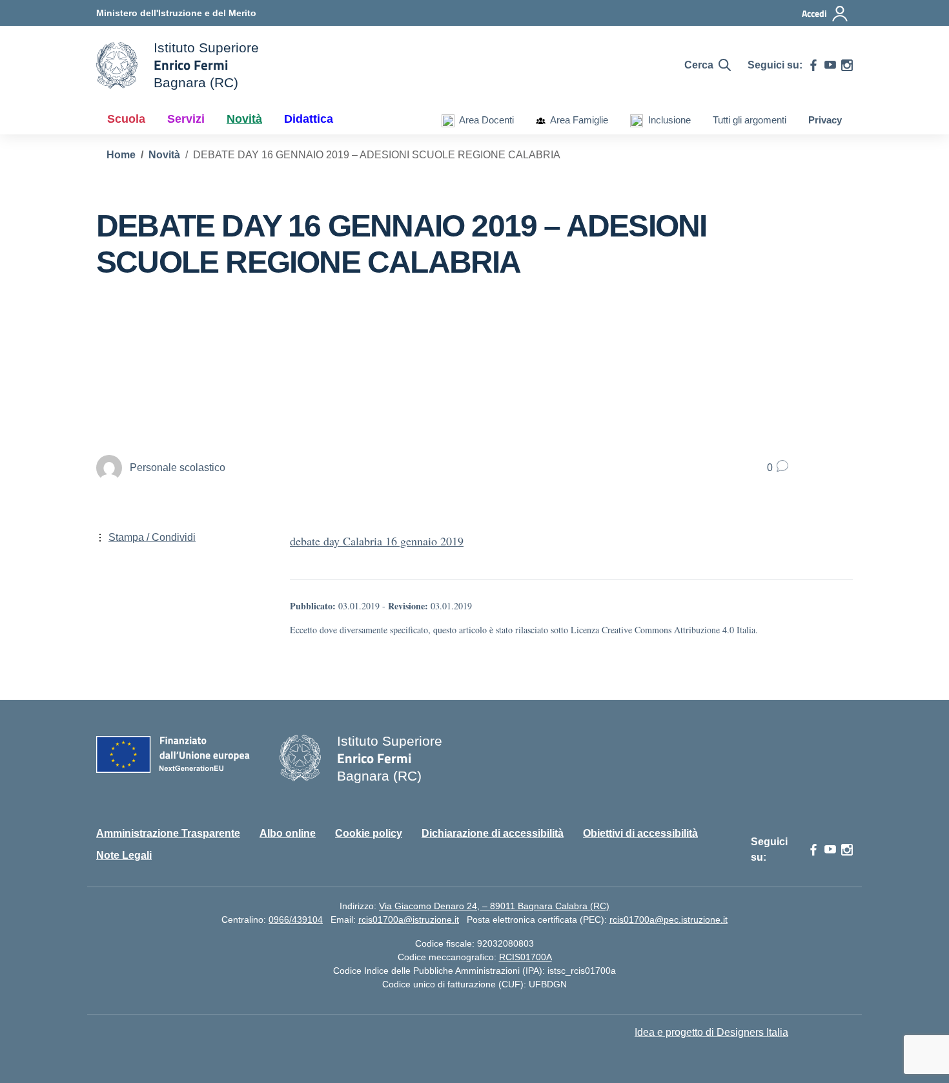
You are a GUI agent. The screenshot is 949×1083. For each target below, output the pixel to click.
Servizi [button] (186, 118)
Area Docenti (484, 119)
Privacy (825, 119)
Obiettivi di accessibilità (640, 833)
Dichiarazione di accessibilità (493, 833)
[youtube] (830, 65)
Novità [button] (244, 118)
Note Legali (124, 855)
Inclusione (667, 119)
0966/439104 (296, 919)
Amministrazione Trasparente (168, 833)
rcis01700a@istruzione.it (408, 919)
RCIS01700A (525, 957)
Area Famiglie (577, 119)
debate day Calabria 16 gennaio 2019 (377, 541)
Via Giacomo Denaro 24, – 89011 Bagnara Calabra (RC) (494, 906)
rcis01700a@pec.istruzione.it (668, 919)
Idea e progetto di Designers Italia (711, 1032)
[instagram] (847, 65)
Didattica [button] (308, 118)
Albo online (288, 833)
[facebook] (813, 65)
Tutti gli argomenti (749, 119)
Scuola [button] (126, 118)
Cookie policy (368, 833)
